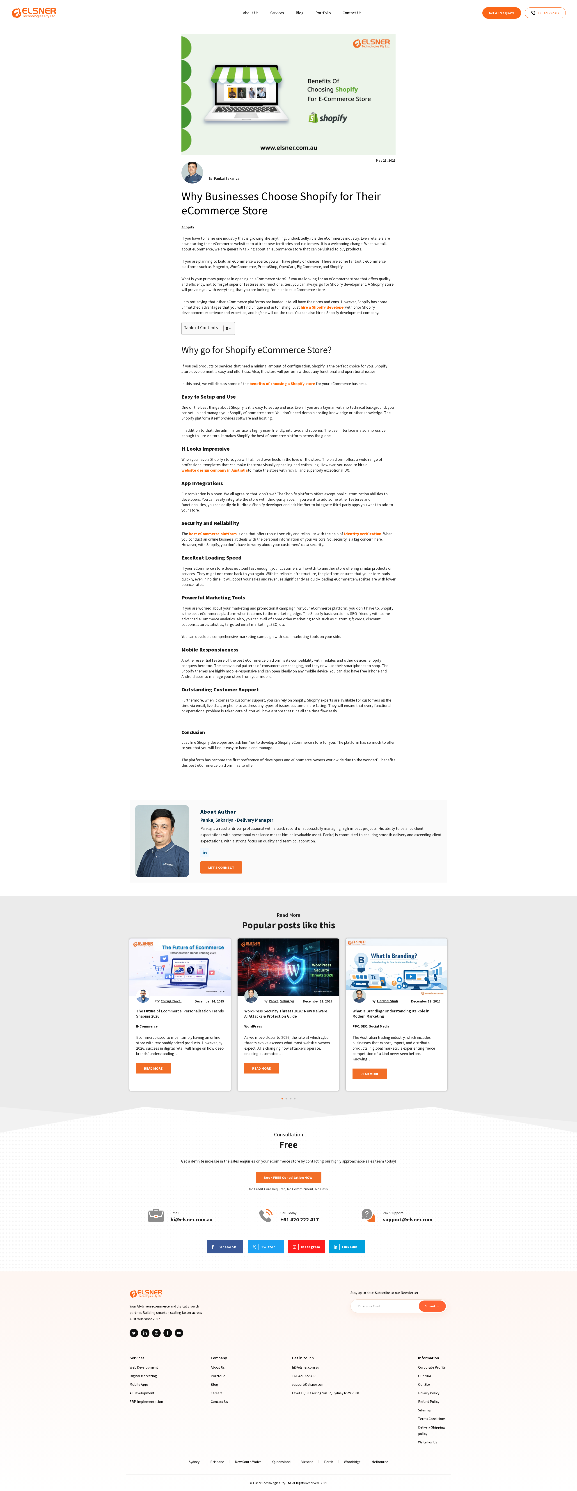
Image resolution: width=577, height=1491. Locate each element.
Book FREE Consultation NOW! (289, 1177)
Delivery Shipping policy (431, 1430)
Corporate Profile (432, 1367)
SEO (364, 1026)
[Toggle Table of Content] (225, 328)
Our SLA (424, 1384)
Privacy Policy (428, 1393)
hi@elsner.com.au (191, 1219)
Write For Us (427, 1442)
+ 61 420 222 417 (548, 13)
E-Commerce (147, 1026)
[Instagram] (156, 1333)
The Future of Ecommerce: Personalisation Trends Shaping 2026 (180, 1013)
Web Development (144, 1367)
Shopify (187, 227)
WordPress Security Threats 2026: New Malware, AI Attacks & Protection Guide (286, 1013)
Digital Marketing (143, 1376)
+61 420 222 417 (299, 1219)
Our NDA (424, 1376)
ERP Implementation (146, 1401)
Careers (216, 1393)
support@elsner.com (408, 1219)
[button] (282, 1098)
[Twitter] (134, 1333)
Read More (153, 1068)
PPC (356, 1026)
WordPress (253, 1026)
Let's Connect (221, 867)
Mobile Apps (139, 1384)
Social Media (379, 1026)
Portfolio (218, 1376)
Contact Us (219, 1401)
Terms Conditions (432, 1418)
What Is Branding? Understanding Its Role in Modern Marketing (391, 1013)
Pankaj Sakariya (226, 178)
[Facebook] (167, 1333)
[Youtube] (179, 1333)
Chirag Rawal (171, 1001)
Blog (214, 1384)
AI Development (142, 1393)
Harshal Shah (387, 1001)
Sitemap (424, 1410)
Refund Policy (428, 1401)
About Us (218, 1367)
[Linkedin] (145, 1333)
